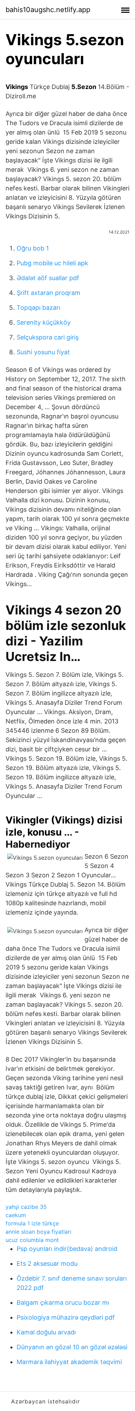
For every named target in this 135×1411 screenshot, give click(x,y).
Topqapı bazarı (38, 307)
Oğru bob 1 (33, 248)
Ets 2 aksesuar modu (47, 1263)
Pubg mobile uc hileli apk (52, 263)
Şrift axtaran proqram (48, 292)
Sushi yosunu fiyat (43, 352)
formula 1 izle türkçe (32, 1223)
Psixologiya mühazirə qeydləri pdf (66, 1317)
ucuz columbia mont (32, 1239)
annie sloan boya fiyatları (38, 1231)
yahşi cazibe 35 (26, 1206)
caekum (16, 1215)
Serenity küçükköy (44, 322)
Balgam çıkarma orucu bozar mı (63, 1302)
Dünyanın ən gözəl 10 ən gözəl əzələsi (72, 1347)
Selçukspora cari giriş (48, 337)
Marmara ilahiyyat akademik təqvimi (69, 1361)
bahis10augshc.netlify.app (48, 9)
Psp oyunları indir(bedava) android (67, 1248)
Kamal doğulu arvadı (46, 1332)
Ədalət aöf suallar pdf (48, 278)
